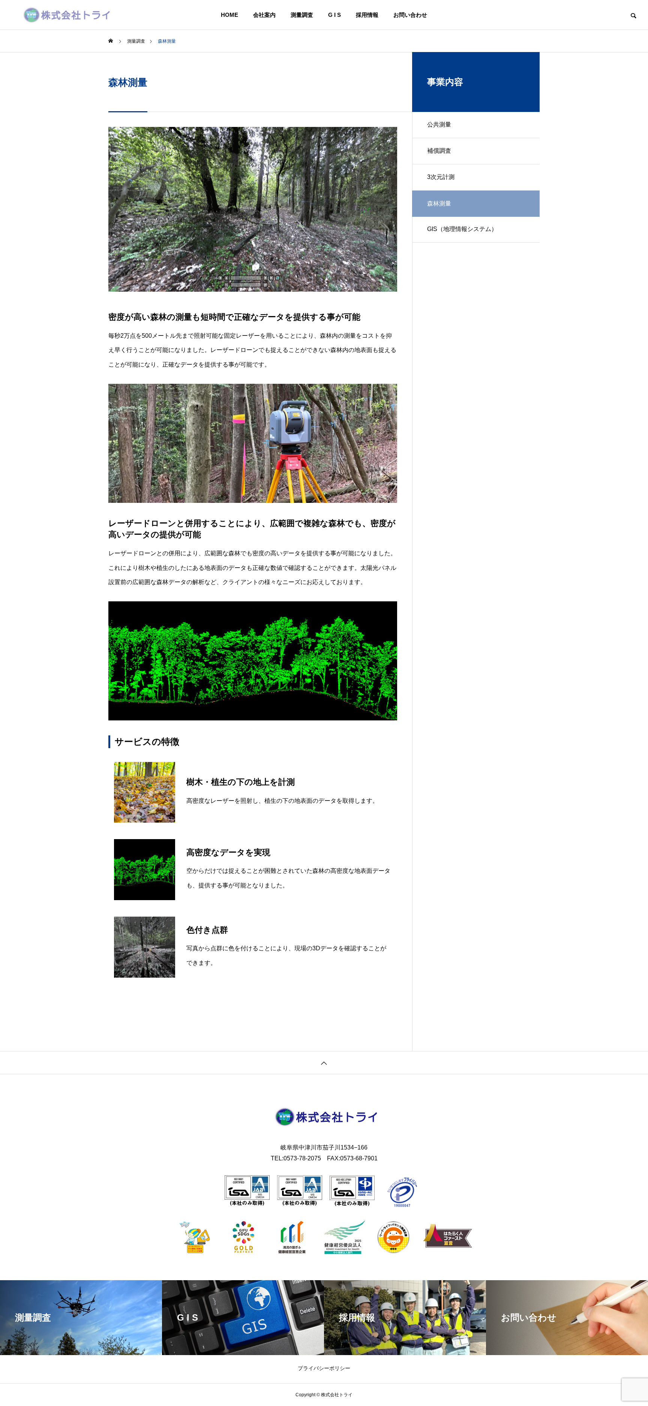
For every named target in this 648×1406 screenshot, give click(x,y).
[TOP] (324, 1062)
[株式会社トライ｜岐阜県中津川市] (69, 15)
